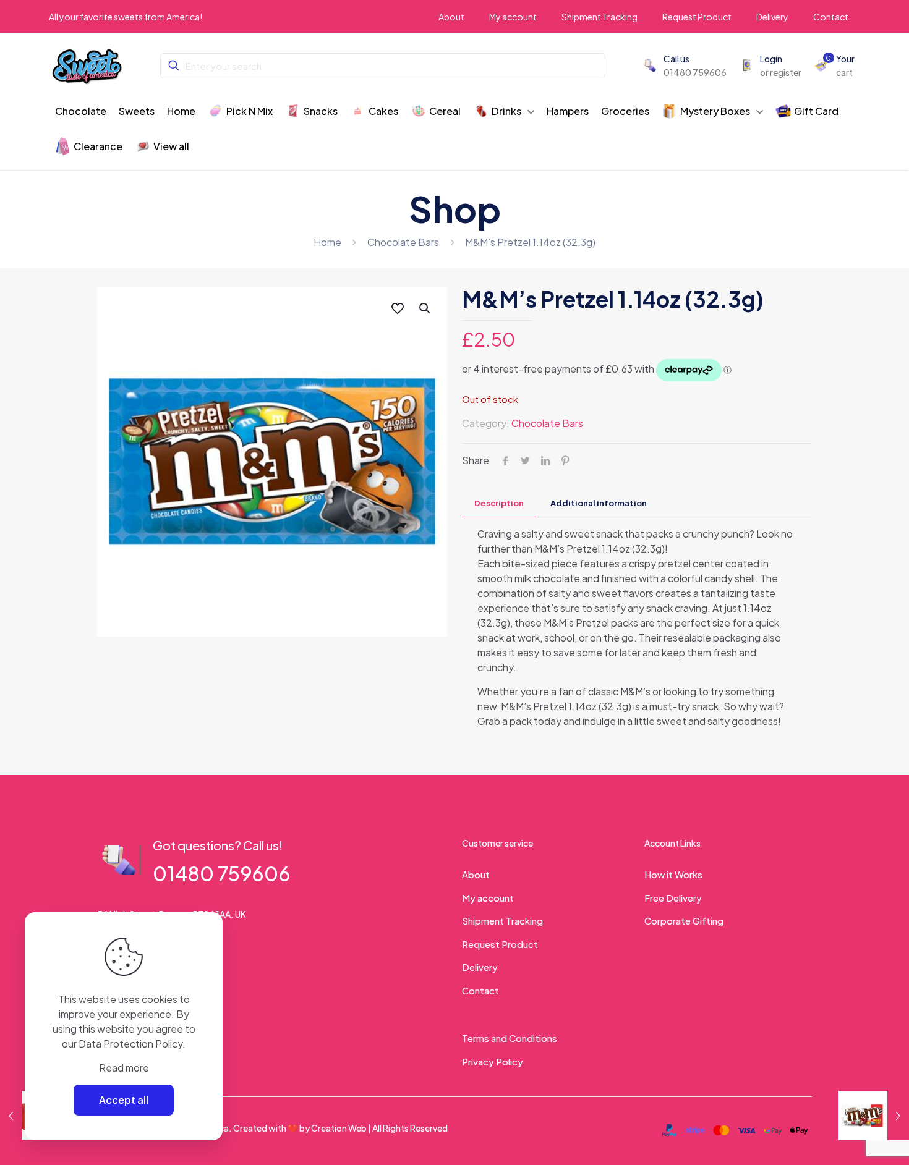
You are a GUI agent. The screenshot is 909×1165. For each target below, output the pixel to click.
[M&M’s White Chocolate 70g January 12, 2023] (873, 1115)
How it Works (673, 874)
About (476, 874)
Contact (480, 990)
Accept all (123, 1099)
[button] (425, 308)
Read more (124, 1067)
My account (488, 898)
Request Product (500, 944)
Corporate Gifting (683, 920)
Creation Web (339, 1127)
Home (327, 241)
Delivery (480, 967)
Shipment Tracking (502, 920)
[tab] (499, 503)
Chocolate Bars (403, 241)
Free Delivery (673, 898)
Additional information (598, 503)
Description (499, 503)
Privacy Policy (492, 1061)
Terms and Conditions (509, 1038)
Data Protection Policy (130, 1043)
